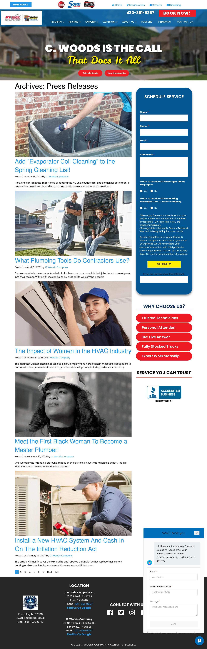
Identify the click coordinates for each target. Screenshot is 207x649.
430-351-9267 (140, 13)
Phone (144, 126)
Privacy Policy (157, 231)
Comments (147, 154)
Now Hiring (20, 4)
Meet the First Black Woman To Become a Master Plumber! (71, 445)
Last (57, 572)
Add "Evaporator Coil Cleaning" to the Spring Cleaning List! (65, 165)
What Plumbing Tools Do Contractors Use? (72, 260)
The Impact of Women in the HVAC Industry (73, 350)
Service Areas (137, 5)
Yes (145, 191)
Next (49, 572)
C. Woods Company (57, 176)
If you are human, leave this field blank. (164, 274)
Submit (164, 264)
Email (144, 140)
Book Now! (177, 13)
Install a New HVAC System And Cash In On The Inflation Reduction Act (69, 544)
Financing (175, 5)
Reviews (157, 5)
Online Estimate (90, 73)
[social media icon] (110, 612)
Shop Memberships (116, 73)
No (155, 191)
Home (118, 5)
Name (144, 112)
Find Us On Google (79, 608)
